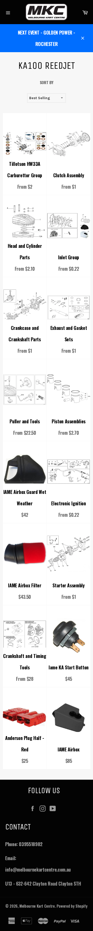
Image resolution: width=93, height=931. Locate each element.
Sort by (46, 82)
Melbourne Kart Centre (37, 906)
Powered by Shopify (72, 906)
